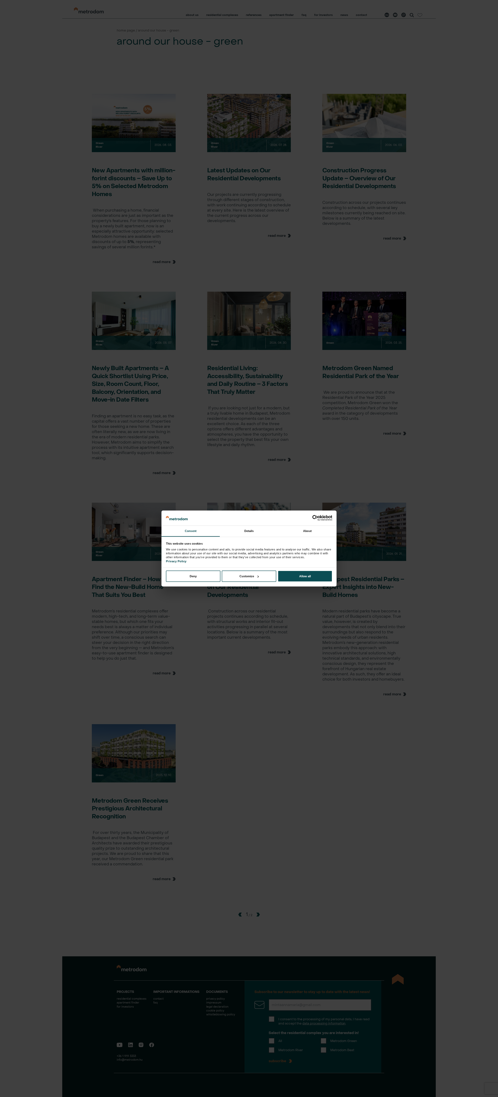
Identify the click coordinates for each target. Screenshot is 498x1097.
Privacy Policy (176, 561)
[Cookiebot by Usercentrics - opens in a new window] (315, 518)
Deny (193, 576)
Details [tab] (249, 530)
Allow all (305, 576)
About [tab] (307, 530)
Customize (246, 576)
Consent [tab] (190, 530)
